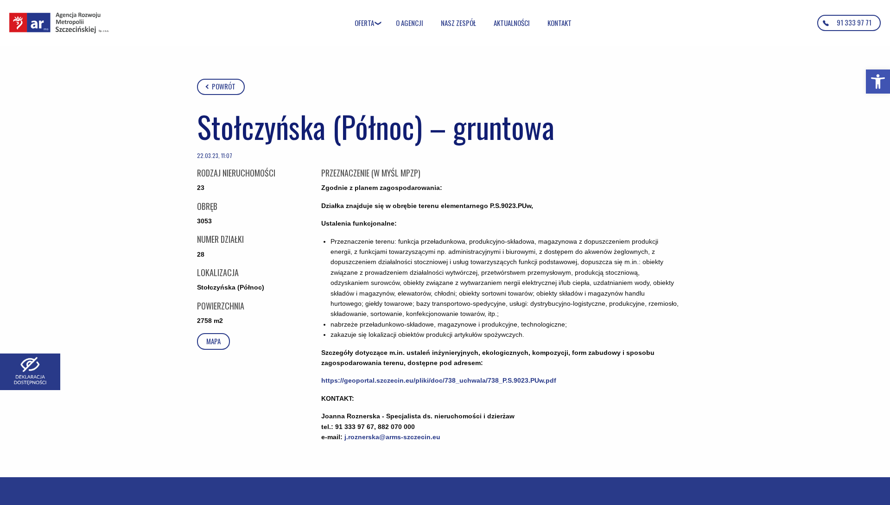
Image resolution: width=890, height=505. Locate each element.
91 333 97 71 (854, 22)
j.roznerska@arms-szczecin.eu (392, 437)
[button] (878, 81)
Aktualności (512, 23)
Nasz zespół (458, 23)
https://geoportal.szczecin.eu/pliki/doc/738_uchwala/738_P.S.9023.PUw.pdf (438, 380)
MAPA (213, 341)
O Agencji (409, 23)
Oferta (364, 23)
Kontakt (559, 23)
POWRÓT (222, 86)
